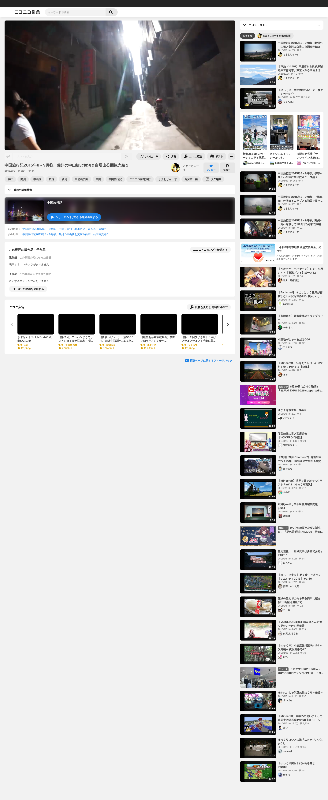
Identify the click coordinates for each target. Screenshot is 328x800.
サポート (227, 169)
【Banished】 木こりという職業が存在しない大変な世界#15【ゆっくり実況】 (300, 294)
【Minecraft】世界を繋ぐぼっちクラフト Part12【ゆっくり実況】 (300, 482)
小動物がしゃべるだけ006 (294, 339)
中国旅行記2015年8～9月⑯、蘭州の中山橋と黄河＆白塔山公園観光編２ (65, 234)
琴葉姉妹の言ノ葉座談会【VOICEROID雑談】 (292, 435)
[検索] (112, 12)
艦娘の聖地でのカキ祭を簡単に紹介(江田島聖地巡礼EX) (299, 600)
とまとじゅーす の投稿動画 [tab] (277, 35)
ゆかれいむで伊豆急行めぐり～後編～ (300, 692)
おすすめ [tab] (247, 35)
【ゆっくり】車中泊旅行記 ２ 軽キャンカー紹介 (300, 91)
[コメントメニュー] (318, 25)
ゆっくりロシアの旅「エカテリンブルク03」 (300, 741)
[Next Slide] (228, 324)
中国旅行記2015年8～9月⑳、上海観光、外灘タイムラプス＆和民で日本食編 (300, 198)
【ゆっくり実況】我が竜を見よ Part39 (298, 764)
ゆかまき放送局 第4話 (292, 410)
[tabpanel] (281, 411)
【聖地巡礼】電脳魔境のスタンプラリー (300, 317)
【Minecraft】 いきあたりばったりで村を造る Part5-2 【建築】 (300, 364)
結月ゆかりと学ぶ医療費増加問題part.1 (298, 506)
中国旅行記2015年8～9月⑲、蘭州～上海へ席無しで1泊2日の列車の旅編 (300, 222)
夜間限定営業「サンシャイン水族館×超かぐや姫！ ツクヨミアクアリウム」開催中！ (308, 155)
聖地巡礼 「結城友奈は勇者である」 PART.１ (300, 553)
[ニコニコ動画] (27, 12)
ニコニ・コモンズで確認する (210, 249)
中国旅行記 (54, 202)
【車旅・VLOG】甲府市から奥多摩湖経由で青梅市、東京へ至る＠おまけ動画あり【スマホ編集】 (300, 68)
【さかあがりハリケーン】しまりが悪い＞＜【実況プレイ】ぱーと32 (300, 270)
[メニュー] (231, 156)
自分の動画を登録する (30, 288)
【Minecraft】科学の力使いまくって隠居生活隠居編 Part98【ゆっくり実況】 (300, 718)
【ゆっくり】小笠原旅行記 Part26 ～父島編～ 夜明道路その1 (300, 647)
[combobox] (75, 12)
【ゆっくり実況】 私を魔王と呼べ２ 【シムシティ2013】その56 (299, 576)
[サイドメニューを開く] (8, 12)
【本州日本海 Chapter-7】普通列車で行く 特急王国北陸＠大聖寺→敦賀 (299, 458)
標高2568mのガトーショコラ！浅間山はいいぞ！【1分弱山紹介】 (254, 155)
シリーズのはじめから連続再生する (76, 217)
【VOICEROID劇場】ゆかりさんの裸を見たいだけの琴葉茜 (300, 623)
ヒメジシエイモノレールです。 (280, 155)
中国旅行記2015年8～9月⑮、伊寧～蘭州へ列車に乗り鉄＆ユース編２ (64, 228)
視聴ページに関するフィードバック (211, 360)
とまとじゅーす (191, 167)
